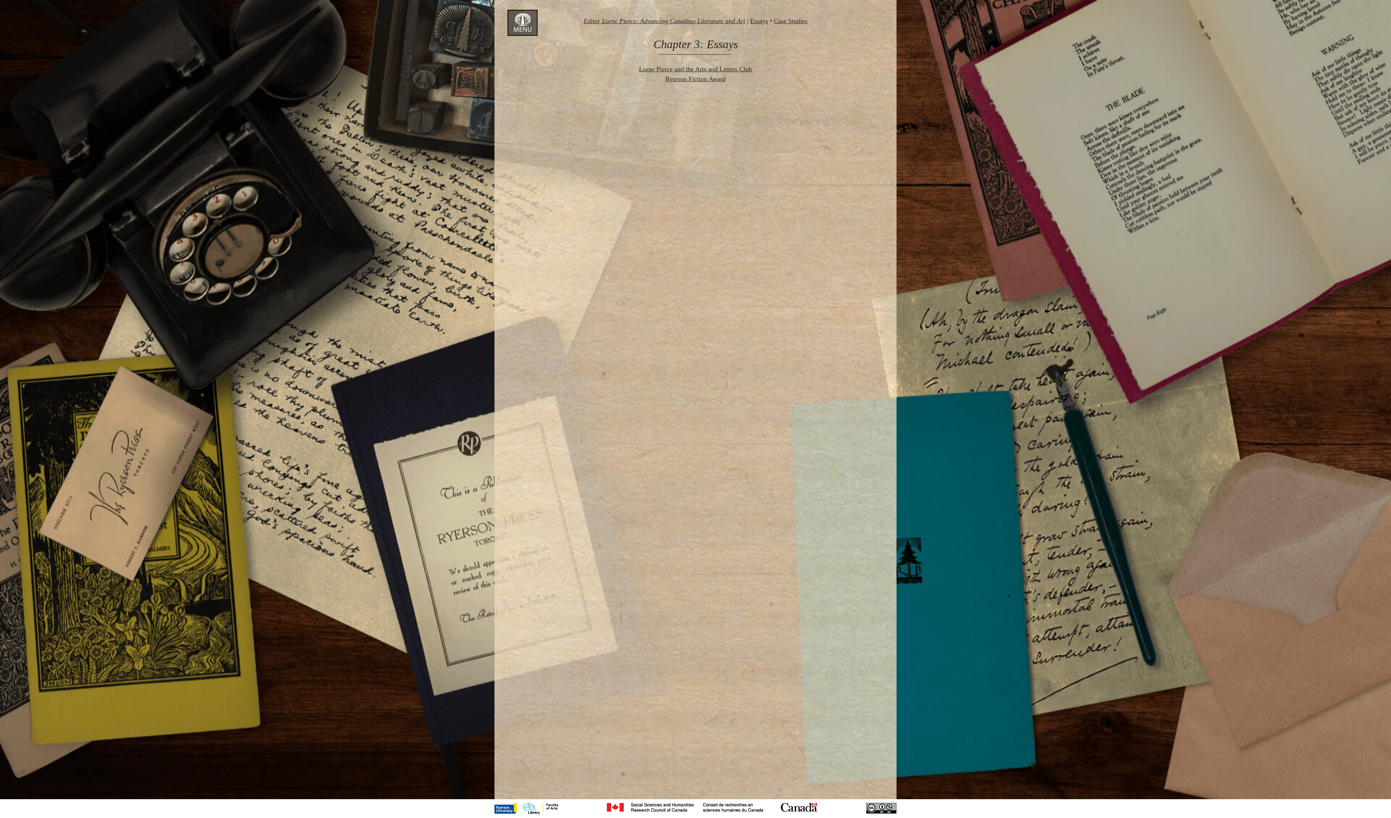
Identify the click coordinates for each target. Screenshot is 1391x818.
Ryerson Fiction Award (695, 79)
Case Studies (790, 21)
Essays (759, 21)
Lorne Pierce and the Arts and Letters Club (695, 69)
